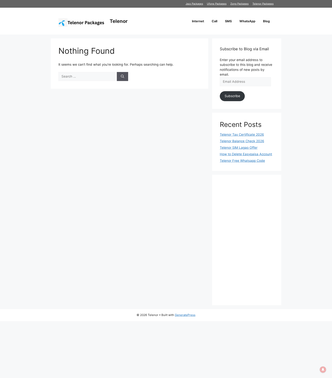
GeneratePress (185, 315)
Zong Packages (239, 3)
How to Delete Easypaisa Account (246, 154)
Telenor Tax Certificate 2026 (242, 134)
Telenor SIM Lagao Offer (238, 148)
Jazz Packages (194, 3)
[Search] (122, 76)
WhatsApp (247, 21)
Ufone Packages (217, 3)
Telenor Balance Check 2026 (242, 141)
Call (214, 21)
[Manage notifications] (323, 369)
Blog (266, 21)
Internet (198, 21)
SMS (228, 21)
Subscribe (232, 96)
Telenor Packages (263, 3)
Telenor (119, 21)
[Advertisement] (247, 240)
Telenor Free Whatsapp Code (242, 161)
